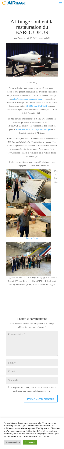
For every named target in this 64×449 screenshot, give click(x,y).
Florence (21, 38)
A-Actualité (44, 38)
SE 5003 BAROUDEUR (36, 106)
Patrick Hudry (32, 238)
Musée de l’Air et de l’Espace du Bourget (33, 129)
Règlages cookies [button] (13, 442)
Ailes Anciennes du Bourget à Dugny (27, 99)
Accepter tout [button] (30, 442)
